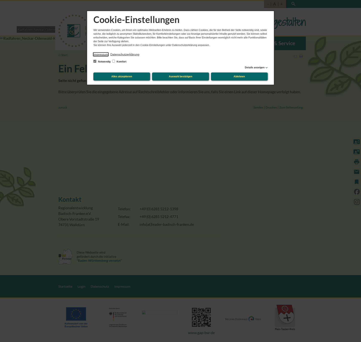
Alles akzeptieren (121, 76)
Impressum (100, 54)
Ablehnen (239, 76)
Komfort (121, 61)
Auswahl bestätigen (180, 76)
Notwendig (104, 61)
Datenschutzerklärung (124, 54)
